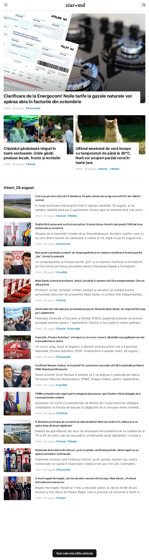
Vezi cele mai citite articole (74, 553)
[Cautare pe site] (144, 5)
